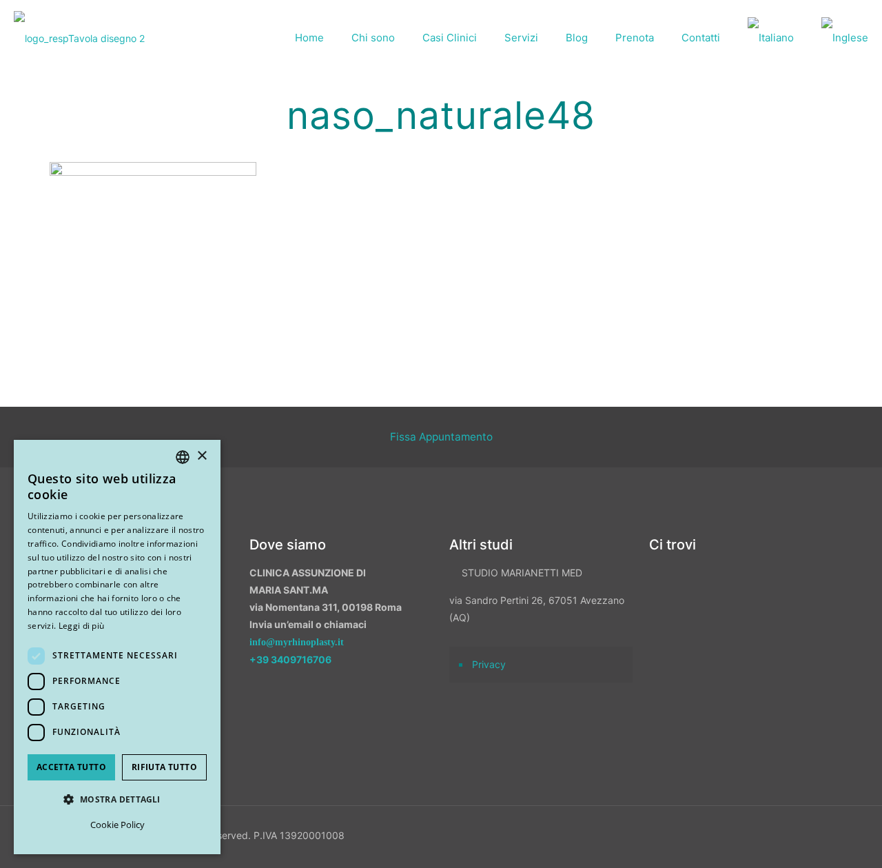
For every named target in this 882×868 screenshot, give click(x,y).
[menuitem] (771, 38)
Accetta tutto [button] (71, 767)
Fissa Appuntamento (441, 436)
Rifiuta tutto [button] (164, 767)
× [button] (201, 456)
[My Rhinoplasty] (79, 38)
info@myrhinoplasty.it (296, 642)
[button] (117, 799)
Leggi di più (82, 626)
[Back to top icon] (798, 839)
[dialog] (117, 647)
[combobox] (182, 457)
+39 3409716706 (290, 659)
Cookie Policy (117, 824)
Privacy (489, 664)
